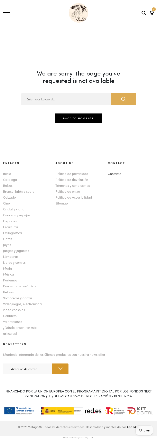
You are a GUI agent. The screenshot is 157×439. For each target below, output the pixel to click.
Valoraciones (12, 321)
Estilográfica (12, 232)
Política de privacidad (71, 173)
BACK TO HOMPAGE (78, 118)
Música (8, 274)
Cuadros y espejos (16, 215)
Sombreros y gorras (17, 298)
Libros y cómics (14, 262)
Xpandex (133, 427)
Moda (7, 268)
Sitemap (61, 203)
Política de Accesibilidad (73, 197)
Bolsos (7, 185)
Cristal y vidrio (13, 209)
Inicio (7, 173)
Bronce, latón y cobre (19, 191)
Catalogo (10, 179)
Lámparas (10, 256)
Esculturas (10, 227)
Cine (6, 203)
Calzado (9, 197)
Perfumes (10, 280)
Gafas (7, 238)
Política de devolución (71, 179)
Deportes (10, 221)
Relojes (8, 292)
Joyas (7, 244)
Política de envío (67, 191)
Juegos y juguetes (16, 250)
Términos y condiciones (72, 185)
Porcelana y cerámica (19, 286)
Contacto (10, 315)
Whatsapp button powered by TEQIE (78, 437)
